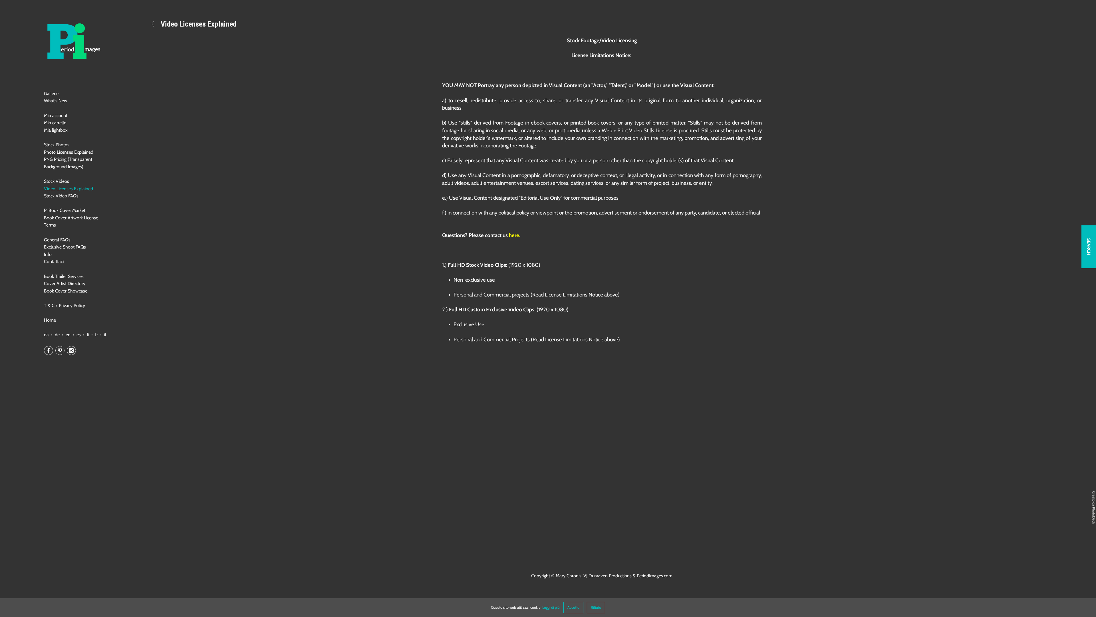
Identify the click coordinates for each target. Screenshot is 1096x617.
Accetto (573, 607)
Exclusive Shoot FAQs (65, 247)
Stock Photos (56, 144)
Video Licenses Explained (68, 188)
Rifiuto (596, 607)
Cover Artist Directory (64, 283)
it (105, 334)
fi (88, 334)
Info (48, 254)
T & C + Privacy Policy (64, 305)
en (68, 334)
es (78, 334)
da (46, 334)
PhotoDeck (1094, 515)
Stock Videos (56, 181)
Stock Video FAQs (61, 196)
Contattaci (54, 261)
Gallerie (51, 93)
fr (96, 334)
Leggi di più (551, 607)
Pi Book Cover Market (64, 210)
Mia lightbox (56, 130)
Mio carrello (55, 122)
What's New (55, 100)
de (57, 334)
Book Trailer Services (64, 276)
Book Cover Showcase (65, 291)
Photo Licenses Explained (68, 152)
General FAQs (57, 240)
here (514, 235)
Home (50, 320)
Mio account (55, 115)
